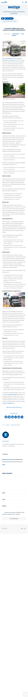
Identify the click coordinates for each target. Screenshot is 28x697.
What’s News (16, 33)
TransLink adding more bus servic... (10, 21)
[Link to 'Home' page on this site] (4, 2)
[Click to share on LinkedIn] (12, 417)
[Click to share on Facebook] (6, 417)
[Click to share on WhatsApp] (15, 417)
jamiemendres (7, 459)
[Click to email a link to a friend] (22, 417)
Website (4, 506)
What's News (9, 18)
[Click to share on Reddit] (18, 417)
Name (3, 492)
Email (3, 499)
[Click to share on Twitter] (9, 417)
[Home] (2, 18)
